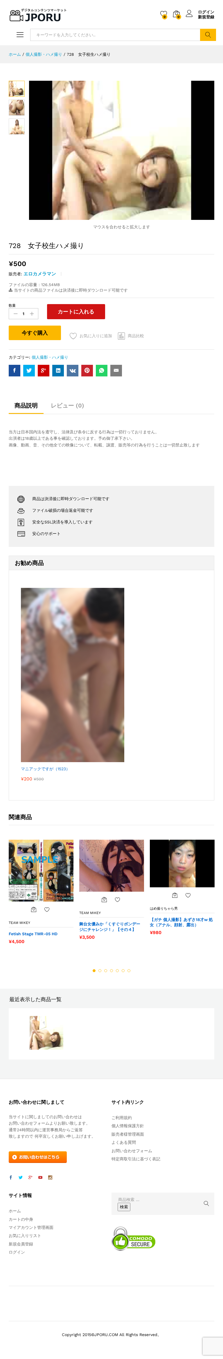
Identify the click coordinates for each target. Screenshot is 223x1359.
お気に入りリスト (25, 1235)
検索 (208, 35)
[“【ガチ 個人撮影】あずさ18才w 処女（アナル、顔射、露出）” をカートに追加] (175, 895)
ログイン (206, 12)
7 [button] (128, 970)
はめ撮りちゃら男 (164, 908)
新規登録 (206, 17)
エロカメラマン (40, 274)
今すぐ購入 (35, 333)
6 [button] (123, 970)
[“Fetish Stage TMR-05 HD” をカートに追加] (34, 909)
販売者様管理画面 (128, 1134)
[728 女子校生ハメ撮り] (14, 370)
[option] (41, 895)
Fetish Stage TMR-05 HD (33, 933)
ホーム (15, 1211)
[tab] (26, 408)
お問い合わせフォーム (132, 1150)
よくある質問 (124, 1142)
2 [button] (99, 970)
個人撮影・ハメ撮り (50, 357)
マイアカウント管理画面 (31, 1227)
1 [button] (94, 970)
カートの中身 (21, 1219)
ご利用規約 (122, 1117)
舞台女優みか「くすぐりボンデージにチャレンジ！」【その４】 (109, 926)
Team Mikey (19, 923)
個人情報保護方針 (128, 1125)
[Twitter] (21, 1178)
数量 (12, 305)
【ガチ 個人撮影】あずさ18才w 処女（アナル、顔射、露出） (181, 922)
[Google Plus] (30, 1178)
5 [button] (117, 970)
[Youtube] (40, 1178)
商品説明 (26, 405)
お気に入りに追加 (96, 335)
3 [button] (105, 970)
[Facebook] (11, 1178)
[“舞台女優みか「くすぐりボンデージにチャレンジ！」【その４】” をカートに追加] (104, 899)
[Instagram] (50, 1178)
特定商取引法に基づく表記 (136, 1159)
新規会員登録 (21, 1244)
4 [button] (111, 970)
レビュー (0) (67, 405)
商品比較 (136, 335)
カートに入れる (76, 311)
